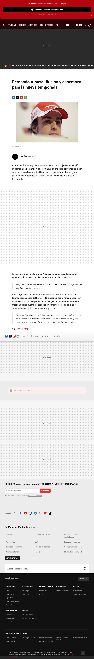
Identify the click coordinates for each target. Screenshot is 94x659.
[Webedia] (12, 578)
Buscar (85, 569)
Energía (67, 65)
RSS (40, 513)
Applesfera (9, 598)
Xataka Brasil (10, 641)
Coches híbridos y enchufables (71, 535)
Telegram (67, 25)
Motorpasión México (80, 638)
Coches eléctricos (42, 534)
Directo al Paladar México (62, 639)
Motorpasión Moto (79, 594)
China (17, 65)
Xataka (8, 591)
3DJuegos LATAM (28, 638)
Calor (9, 65)
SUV (36, 542)
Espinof (42, 594)
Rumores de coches (14, 547)
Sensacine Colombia (46, 641)
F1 (57, 25)
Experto (84, 65)
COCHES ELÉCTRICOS (28, 25)
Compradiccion (11, 622)
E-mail (25, 97)
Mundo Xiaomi (10, 605)
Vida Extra (25, 594)
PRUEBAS (12, 25)
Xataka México (11, 638)
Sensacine (43, 591)
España (76, 65)
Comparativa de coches (74, 547)
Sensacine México (45, 638)
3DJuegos (25, 591)
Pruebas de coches (72, 542)
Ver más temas (12, 558)
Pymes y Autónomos (29, 618)
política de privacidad (34, 496)
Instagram (76, 25)
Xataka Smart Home (12, 601)
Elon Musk (57, 65)
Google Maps (36, 65)
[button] (27, 156)
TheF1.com (22, 328)
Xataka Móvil (10, 594)
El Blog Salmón (27, 615)
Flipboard (21, 97)
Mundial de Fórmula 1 (52, 336)
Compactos (10, 542)
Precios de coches (42, 547)
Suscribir (45, 491)
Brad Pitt (48, 65)
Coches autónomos (14, 552)
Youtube (80, 25)
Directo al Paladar (62, 591)
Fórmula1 (35, 336)
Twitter (85, 25)
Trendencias (10, 615)
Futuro (37, 552)
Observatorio (46, 25)
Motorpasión (77, 591)
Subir (82, 579)
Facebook (71, 25)
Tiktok (89, 25)
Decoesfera (10, 618)
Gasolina (25, 65)
